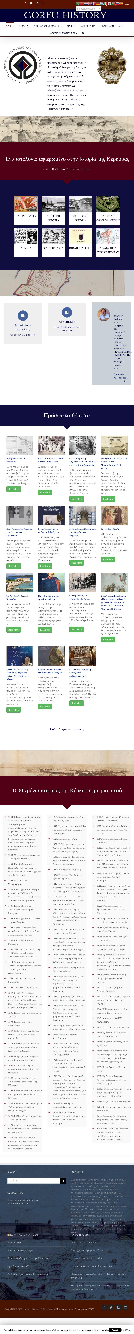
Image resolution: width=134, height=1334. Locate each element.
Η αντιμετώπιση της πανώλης (87, 1258)
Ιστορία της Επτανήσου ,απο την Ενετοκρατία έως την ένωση (98, 1275)
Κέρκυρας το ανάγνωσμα (24, 1235)
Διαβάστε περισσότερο (118, 376)
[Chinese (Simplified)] (82, 3)
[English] (90, 3)
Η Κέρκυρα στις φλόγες (20, 1250)
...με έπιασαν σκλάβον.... (20, 1266)
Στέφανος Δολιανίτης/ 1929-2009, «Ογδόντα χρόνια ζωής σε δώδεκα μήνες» (17, 674)
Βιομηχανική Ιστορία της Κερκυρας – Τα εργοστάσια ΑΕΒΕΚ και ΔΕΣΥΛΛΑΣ (100, 1287)
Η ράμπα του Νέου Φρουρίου (15, 460)
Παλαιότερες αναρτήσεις (67, 729)
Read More (13, 489)
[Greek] (102, 3)
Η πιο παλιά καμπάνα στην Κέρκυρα (27, 1258)
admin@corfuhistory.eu (27, 1200)
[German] (98, 3)
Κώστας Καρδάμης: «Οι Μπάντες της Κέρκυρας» (50, 671)
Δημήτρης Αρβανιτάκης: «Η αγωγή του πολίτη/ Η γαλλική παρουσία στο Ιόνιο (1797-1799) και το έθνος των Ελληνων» (113, 602)
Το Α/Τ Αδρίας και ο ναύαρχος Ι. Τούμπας (48, 530)
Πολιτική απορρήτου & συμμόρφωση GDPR (75, 1309)
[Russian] (117, 3)
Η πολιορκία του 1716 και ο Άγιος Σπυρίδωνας (51, 460)
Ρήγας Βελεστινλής (110, 528)
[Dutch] (86, 3)
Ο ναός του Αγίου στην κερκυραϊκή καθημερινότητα (80, 672)
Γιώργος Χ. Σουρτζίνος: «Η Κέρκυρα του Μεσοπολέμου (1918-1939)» (114, 463)
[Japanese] (109, 3)
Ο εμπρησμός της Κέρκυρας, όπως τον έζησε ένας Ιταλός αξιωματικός (82, 461)
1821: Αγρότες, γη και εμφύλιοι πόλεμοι (48, 597)
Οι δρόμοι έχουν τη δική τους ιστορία (28, 1274)
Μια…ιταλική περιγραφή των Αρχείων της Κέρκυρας (82, 532)
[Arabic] (78, 3)
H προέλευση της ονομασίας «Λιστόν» (91, 1266)
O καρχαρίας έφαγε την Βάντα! (88, 1250)
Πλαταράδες (14, 1242)
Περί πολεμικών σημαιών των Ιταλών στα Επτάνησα (19, 532)
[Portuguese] (113, 3)
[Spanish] (121, 3)
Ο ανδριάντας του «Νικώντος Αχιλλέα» (79, 597)
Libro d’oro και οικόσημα (84, 1242)
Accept (115, 1329)
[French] (94, 3)
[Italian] (106, 3)
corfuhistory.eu (21, 1203)
